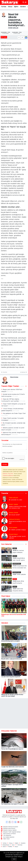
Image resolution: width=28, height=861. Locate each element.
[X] (9, 822)
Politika (10, 846)
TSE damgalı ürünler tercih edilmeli (17, 537)
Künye (16, 846)
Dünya (10, 6)
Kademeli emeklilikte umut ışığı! (17, 522)
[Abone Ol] (26, 37)
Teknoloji (19, 844)
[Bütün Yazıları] (26, 386)
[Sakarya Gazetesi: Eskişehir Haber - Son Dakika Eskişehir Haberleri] (9, 2)
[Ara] (23, 2)
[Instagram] (12, 822)
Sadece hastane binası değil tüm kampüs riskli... (17, 507)
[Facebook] (7, 822)
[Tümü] (26, 493)
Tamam (14, 859)
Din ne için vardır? (14, 514)
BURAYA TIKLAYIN (8, 473)
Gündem (23, 6)
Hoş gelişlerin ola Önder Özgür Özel (14, 413)
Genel (14, 578)
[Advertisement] (14, 713)
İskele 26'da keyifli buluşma (18, 582)
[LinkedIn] (15, 822)
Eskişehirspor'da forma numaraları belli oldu (20, 567)
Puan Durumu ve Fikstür (9, 833)
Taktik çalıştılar (19, 574)
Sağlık (14, 548)
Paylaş (4, 37)
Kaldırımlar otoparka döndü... (18, 589)
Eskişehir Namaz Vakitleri (10, 830)
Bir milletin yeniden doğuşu (17, 529)
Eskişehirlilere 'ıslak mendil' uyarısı (19, 559)
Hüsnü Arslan (13, 28)
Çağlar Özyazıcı (14, 519)
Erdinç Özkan (13, 512)
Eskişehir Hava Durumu (9, 828)
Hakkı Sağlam (13, 497)
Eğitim (16, 6)
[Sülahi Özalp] (4, 536)
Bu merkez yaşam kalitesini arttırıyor (18, 551)
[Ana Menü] (25, 2)
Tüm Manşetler (7, 835)
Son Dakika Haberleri (8, 837)
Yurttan (3, 6)
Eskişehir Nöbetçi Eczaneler (10, 826)
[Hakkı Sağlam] (4, 498)
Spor (13, 844)
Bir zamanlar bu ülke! (15, 499)
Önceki (4, 372)
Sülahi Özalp (13, 534)
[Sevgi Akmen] (4, 528)
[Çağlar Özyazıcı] (4, 521)
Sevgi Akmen (13, 527)
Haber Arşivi (6, 838)
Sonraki (23, 372)
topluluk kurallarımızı (8, 475)
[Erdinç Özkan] (4, 513)
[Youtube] (18, 822)
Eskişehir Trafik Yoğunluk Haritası (12, 832)
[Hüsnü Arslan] (3, 14)
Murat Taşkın (13, 504)
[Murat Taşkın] (4, 506)
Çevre (14, 555)
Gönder (4, 464)
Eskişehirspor (16, 563)
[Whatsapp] (21, 822)
